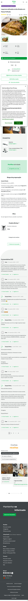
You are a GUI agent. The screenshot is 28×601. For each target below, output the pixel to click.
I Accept (18, 123)
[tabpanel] (14, 479)
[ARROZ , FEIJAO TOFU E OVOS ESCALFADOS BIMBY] (7, 469)
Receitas (5, 524)
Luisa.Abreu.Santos (7, 388)
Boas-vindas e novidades (9, 548)
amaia (2, 322)
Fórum (4, 546)
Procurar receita (7, 527)
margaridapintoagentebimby (21, 484)
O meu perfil (12, 534)
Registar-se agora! (7, 539)
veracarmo (6, 481)
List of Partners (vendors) (8, 119)
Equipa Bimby (17, 68)
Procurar (5, 556)
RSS (4, 564)
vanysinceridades (7, 349)
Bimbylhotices (6, 543)
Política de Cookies (14, 592)
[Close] (25, 86)
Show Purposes (8, 122)
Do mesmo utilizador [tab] (7, 456)
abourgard (3, 299)
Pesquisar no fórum (7, 560)
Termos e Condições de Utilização (14, 586)
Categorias (5, 529)
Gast (6, 262)
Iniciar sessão (6, 536)
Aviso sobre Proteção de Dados (14, 589)
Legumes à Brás (18, 480)
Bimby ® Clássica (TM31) (8, 550)
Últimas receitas (7, 531)
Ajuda (23, 595)
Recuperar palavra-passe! (9, 541)
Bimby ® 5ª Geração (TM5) (9, 553)
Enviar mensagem (18, 583)
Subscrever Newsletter (9, 514)
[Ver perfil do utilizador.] (9, 70)
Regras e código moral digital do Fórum (12, 595)
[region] (14, 105)
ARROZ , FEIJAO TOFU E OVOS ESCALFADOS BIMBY (6, 478)
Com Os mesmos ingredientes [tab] (9, 459)
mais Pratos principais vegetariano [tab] (10, 453)
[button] (1, 2)
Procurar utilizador (7, 562)
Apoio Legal (14, 598)
